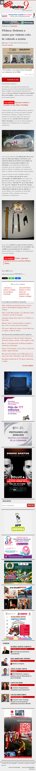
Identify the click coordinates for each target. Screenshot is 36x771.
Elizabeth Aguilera (7, 45)
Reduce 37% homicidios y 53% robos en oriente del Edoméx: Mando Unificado (18, 350)
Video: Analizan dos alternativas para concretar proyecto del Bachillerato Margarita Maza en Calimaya (16, 308)
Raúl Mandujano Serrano (20, 659)
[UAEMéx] (18, 522)
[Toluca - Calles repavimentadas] (18, 597)
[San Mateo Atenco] (18, 625)
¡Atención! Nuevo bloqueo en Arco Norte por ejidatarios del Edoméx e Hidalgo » (25, 293)
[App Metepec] (18, 15)
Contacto (32, 769)
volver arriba (27, 366)
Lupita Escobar (17, 683)
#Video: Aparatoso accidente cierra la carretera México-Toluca (18, 260)
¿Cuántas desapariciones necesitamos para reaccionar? (20, 689)
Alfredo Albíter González (21, 647)
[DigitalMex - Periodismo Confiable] (18, 6)
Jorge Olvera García (19, 669)
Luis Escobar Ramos (18, 695)
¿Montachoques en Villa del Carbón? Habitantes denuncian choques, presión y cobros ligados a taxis (18, 339)
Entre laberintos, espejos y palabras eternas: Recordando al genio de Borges (21, 675)
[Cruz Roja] (18, 734)
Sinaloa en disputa (18, 663)
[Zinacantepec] (18, 572)
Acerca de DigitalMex (28, 767)
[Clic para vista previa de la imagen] (18, 58)
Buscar (31, 505)
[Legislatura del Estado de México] (18, 383)
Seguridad (13, 26)
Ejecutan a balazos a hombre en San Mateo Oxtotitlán (17, 103)
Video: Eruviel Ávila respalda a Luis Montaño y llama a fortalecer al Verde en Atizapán (18, 314)
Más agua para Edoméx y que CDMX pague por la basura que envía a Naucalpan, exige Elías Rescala (17, 355)
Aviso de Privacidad (14, 767)
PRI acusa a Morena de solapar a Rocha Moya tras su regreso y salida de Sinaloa (18, 330)
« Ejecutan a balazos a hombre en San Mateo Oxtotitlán (9, 291)
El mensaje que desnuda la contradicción (20, 652)
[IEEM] (18, 408)
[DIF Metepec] (18, 547)
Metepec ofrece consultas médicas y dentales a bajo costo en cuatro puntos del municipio (16, 324)
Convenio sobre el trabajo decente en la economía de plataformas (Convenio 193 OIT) (21, 701)
